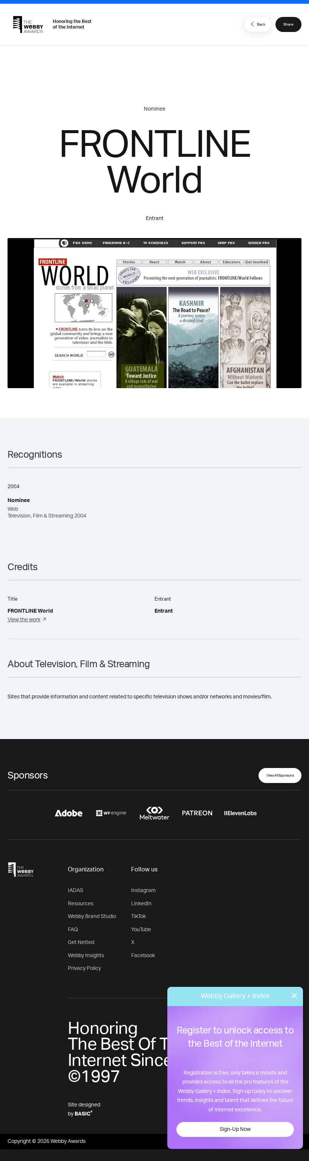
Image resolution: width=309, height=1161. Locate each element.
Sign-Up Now (235, 1129)
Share (288, 24)
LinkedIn (141, 903)
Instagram (143, 890)
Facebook (143, 955)
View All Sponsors (280, 775)
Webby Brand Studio (92, 916)
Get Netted (81, 942)
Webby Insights (86, 955)
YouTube (141, 929)
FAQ (73, 929)
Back (261, 24)
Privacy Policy (84, 968)
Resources (80, 903)
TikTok (138, 916)
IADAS (75, 890)
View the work (24, 619)
